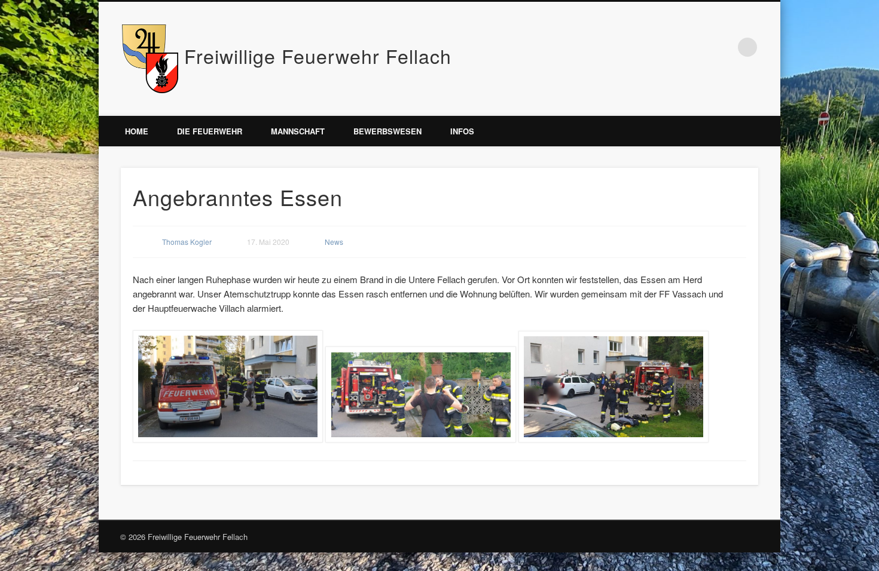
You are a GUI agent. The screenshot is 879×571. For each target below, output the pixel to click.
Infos (462, 131)
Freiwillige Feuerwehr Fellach (317, 55)
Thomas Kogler (187, 242)
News (334, 242)
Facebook (722, 47)
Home (136, 131)
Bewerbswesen (387, 131)
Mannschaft (298, 131)
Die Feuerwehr (209, 131)
